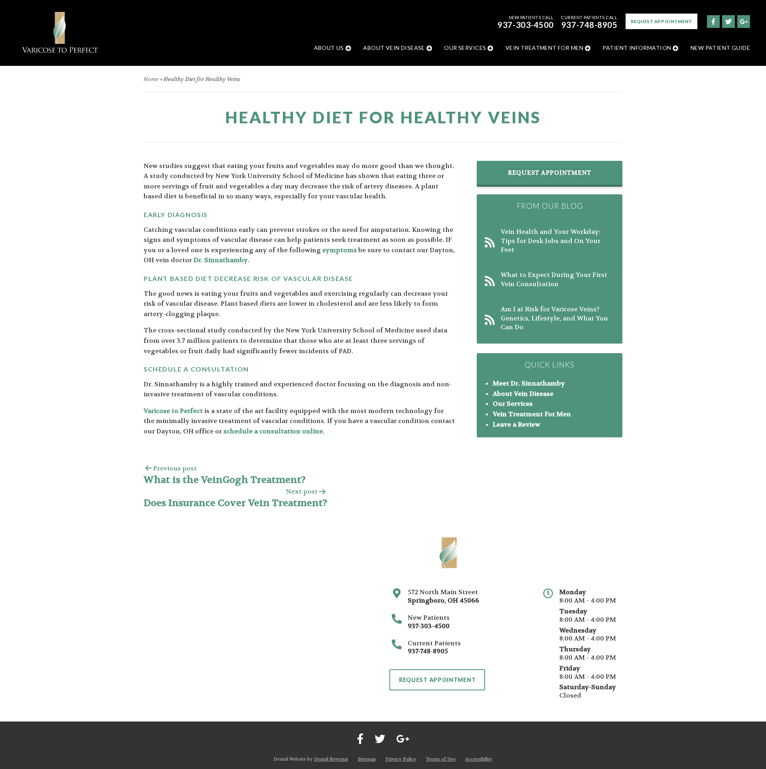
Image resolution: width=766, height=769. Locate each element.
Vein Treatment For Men (544, 47)
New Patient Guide (720, 47)
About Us (329, 47)
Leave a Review (516, 424)
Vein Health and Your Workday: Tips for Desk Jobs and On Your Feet (550, 240)
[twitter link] (728, 21)
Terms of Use (441, 759)
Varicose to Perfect (173, 411)
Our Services (465, 47)
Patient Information (636, 47)
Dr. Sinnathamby (220, 260)
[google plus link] (743, 21)
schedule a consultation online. (273, 431)
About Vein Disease (394, 47)
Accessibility (478, 759)
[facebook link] (713, 21)
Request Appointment (661, 21)
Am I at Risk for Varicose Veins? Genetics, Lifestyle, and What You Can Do (554, 318)
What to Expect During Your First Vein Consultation (554, 279)
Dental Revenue (331, 759)
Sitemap (367, 759)
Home (151, 79)
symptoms (339, 250)
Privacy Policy (401, 759)
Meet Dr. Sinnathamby (529, 383)
